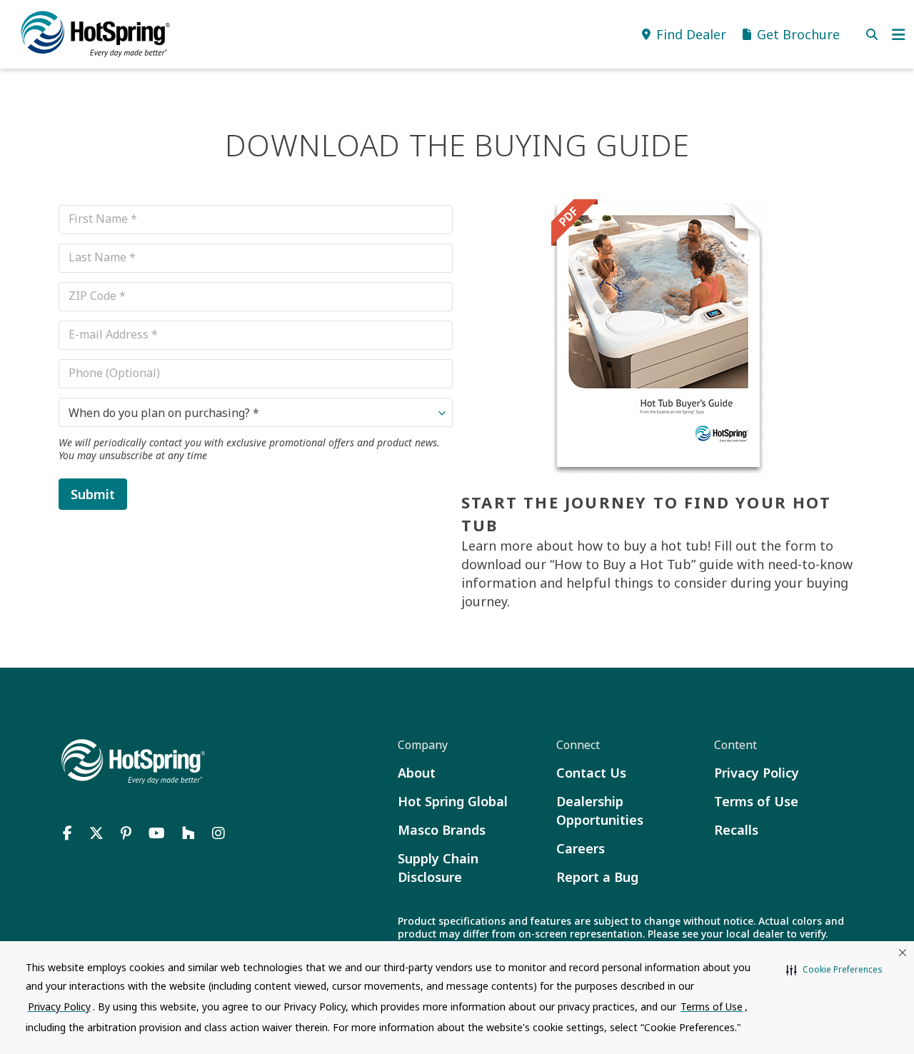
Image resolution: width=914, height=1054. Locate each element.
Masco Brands (442, 829)
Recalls (736, 829)
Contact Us (591, 772)
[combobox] (256, 412)
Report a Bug (597, 876)
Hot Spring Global (453, 801)
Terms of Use (756, 801)
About (417, 772)
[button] (834, 969)
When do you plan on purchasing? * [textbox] (164, 413)
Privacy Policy (756, 772)
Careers (580, 848)
